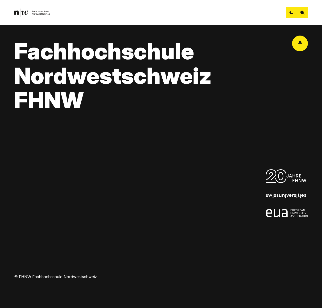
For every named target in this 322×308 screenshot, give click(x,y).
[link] (32, 12)
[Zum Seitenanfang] (300, 43)
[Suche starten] (302, 12)
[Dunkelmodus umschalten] (291, 12)
